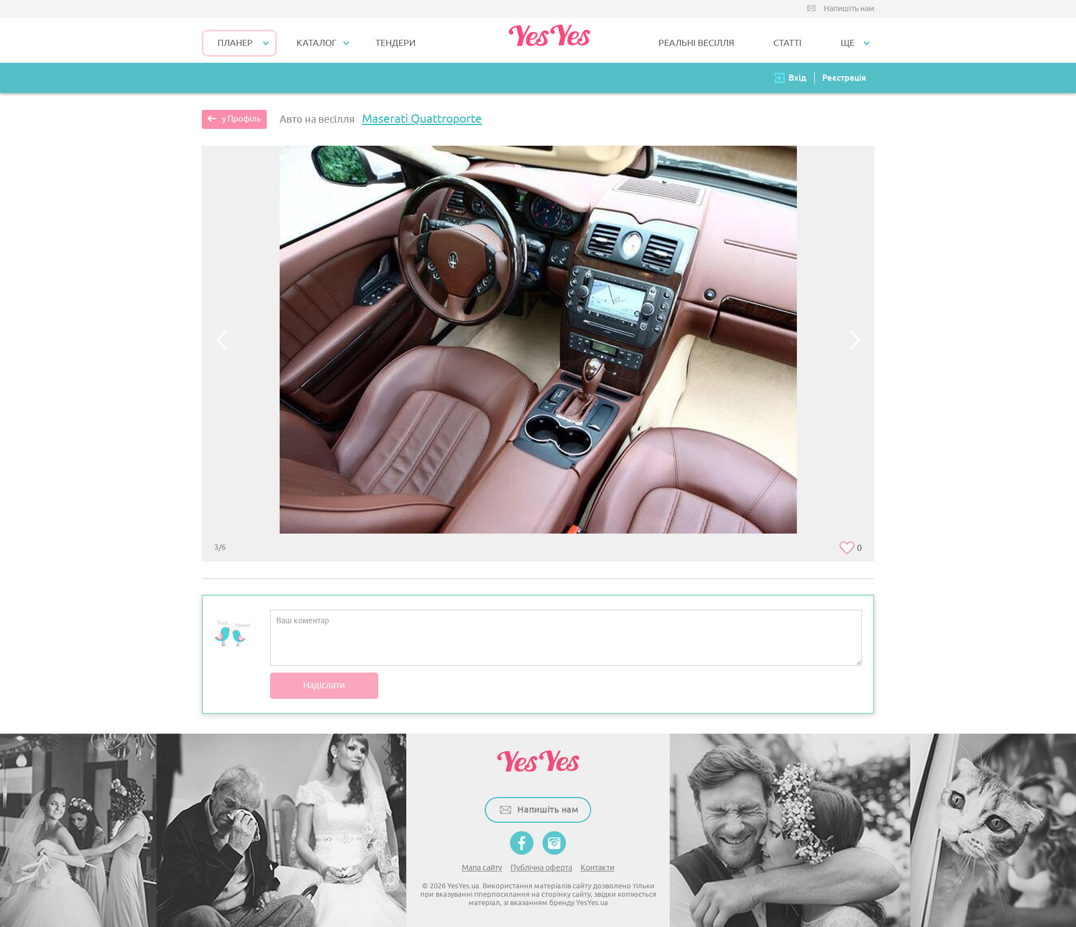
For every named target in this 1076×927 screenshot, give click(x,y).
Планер (235, 43)
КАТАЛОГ (316, 43)
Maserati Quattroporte (422, 119)
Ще (848, 43)
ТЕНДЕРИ (395, 43)
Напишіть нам (849, 8)
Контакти (597, 868)
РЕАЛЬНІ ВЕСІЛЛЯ (696, 43)
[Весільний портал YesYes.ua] (549, 40)
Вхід (797, 77)
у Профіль (241, 119)
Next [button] (854, 340)
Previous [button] (221, 340)
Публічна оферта (541, 868)
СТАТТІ (787, 43)
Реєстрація (844, 77)
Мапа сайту (482, 868)
